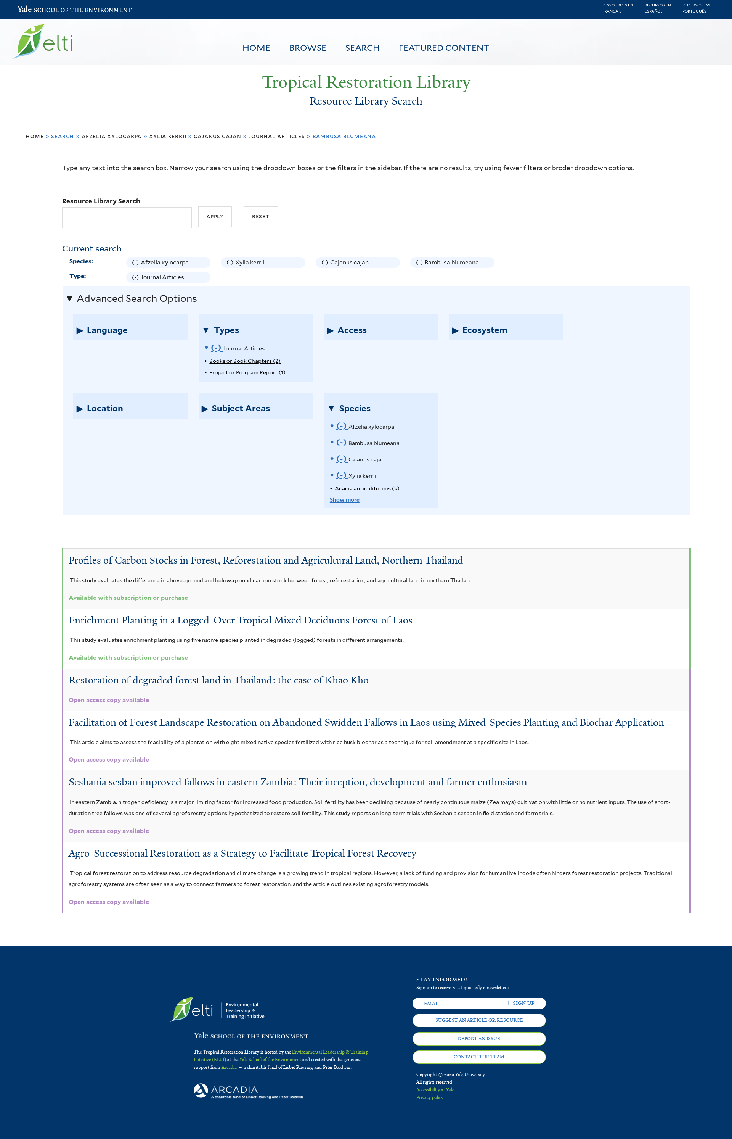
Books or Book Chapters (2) (245, 361)
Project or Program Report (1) (247, 372)
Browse (307, 47)
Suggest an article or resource (479, 1020)
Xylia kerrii (167, 136)
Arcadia (229, 1067)
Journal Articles (277, 136)
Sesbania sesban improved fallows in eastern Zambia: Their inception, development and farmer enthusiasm (298, 781)
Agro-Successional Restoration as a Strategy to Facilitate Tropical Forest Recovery (242, 853)
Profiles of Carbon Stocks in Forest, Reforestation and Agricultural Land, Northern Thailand (266, 560)
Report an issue (479, 1039)
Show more (345, 499)
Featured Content (444, 47)
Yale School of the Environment (37, 9)
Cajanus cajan (217, 136)
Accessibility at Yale (435, 1090)
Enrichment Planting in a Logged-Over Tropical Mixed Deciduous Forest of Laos (241, 620)
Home (256, 47)
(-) (136, 263)
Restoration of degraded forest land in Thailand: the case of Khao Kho (219, 679)
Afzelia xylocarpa (111, 136)
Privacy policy (429, 1097)
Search (362, 47)
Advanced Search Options (137, 298)
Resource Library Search (101, 201)
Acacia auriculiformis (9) (367, 488)
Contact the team (479, 1057)
